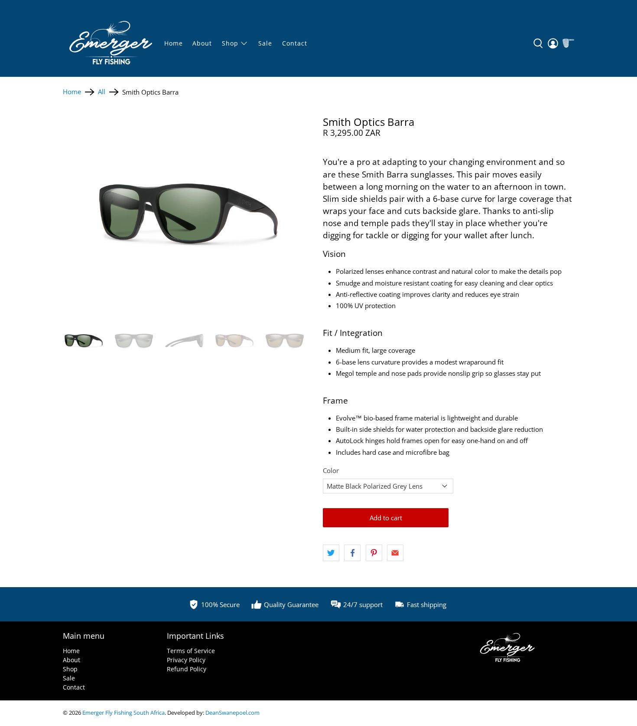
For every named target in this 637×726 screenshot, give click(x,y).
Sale (69, 678)
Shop (70, 669)
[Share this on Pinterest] (374, 553)
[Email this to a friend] (395, 553)
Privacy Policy (186, 660)
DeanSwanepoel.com (232, 712)
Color (331, 470)
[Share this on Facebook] (352, 553)
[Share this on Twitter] (331, 553)
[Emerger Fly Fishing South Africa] (111, 43)
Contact (294, 43)
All (101, 92)
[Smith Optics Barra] (188, 213)
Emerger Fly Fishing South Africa (123, 712)
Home (173, 43)
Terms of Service (191, 651)
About (202, 43)
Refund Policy (186, 669)
